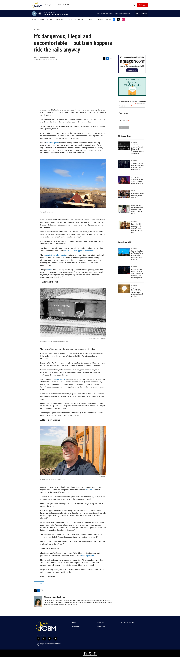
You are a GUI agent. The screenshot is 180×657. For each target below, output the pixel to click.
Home (34, 19)
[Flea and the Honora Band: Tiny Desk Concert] (124, 194)
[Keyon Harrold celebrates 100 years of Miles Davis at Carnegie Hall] (124, 225)
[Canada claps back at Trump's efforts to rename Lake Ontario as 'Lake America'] (124, 252)
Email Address (125, 106)
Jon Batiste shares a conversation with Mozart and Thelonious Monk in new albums (137, 149)
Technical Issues (104, 19)
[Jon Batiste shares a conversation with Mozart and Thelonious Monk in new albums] (124, 145)
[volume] (39, 14)
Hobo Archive (60, 379)
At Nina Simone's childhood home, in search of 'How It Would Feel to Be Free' (137, 210)
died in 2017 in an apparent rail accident (78, 251)
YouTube (88, 490)
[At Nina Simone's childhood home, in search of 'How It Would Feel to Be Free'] (124, 209)
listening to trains (87, 556)
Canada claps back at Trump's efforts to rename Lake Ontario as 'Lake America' (137, 255)
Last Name (124, 120)
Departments (101, 622)
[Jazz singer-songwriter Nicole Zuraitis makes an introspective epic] (124, 180)
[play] (34, 14)
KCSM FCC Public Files (127, 622)
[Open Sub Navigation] (54, 19)
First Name (123, 113)
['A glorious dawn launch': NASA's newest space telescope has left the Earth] (124, 288)
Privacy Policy (101, 626)
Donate (143, 5)
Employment (76, 626)
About (80, 19)
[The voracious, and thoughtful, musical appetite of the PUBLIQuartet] (124, 164)
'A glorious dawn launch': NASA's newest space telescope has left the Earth (137, 292)
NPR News (37, 29)
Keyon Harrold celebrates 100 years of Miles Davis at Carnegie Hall (137, 228)
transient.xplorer (52, 143)
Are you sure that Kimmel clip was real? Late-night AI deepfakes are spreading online (137, 274)
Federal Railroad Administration (55, 255)
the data (49, 270)
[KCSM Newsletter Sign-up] (132, 86)
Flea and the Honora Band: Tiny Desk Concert (137, 196)
